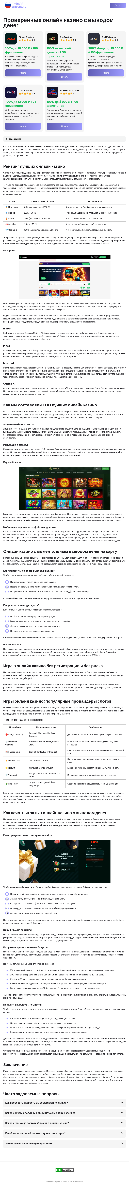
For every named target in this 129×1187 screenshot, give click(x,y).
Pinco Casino (26, 37)
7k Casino (66, 37)
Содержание (14, 138)
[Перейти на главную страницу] (15, 5)
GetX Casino (109, 37)
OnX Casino (26, 90)
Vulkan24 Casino (70, 90)
